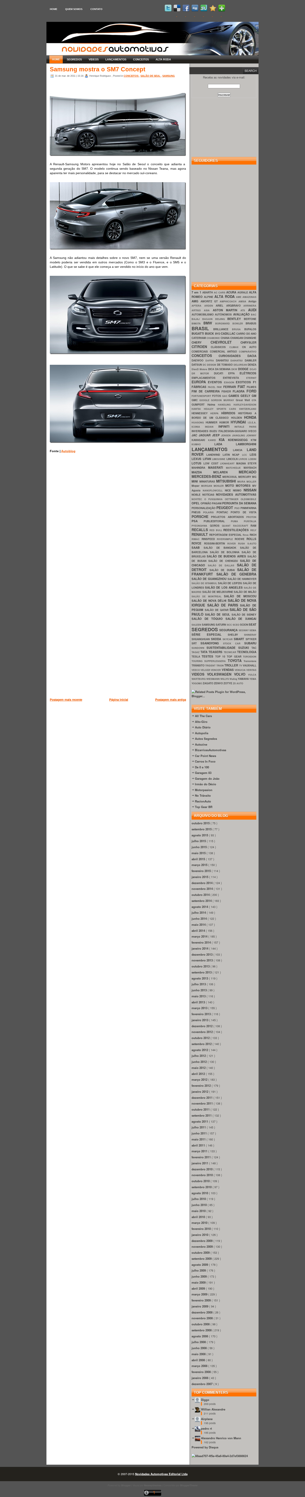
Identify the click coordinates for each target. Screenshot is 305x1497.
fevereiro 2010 (202, 1229)
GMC (195, 400)
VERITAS (251, 670)
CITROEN (201, 346)
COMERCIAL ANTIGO (224, 351)
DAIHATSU (237, 360)
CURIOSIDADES (233, 356)
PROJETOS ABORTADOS (228, 517)
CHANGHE (250, 338)
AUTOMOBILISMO (203, 314)
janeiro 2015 (200, 877)
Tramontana (250, 661)
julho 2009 (199, 1270)
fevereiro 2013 (202, 1014)
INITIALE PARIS (245, 426)
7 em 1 (197, 292)
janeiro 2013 (200, 1020)
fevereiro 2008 (202, 1372)
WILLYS (225, 678)
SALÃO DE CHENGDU (224, 561)
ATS (244, 310)
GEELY (246, 396)
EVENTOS (216, 382)
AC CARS (220, 292)
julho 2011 (199, 1127)
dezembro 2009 (202, 1241)
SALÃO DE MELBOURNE (218, 592)
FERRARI (230, 387)
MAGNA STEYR (246, 463)
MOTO (230, 485)
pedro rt (206, 1428)
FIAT (242, 386)
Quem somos (73, 9)
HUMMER (212, 422)
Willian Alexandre (213, 1409)
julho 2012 (199, 1056)
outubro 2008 (201, 1324)
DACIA (251, 356)
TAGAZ (196, 652)
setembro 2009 (202, 1258)
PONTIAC (224, 512)
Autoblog (68, 451)
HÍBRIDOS (229, 413)
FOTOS (217, 396)
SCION (244, 625)
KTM (253, 440)
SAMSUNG (168, 75)
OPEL (196, 503)
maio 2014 (199, 924)
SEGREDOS (74, 59)
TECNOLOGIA (246, 652)
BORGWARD (223, 323)
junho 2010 (200, 1205)
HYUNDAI (239, 422)
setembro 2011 (202, 1115)
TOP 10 (221, 656)
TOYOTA (236, 660)
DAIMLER (250, 360)
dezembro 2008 (202, 1312)
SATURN (221, 625)
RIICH (253, 535)
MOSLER (219, 485)
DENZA (252, 365)
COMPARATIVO (247, 351)
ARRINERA (249, 305)
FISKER (227, 391)
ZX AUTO (238, 683)
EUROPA (200, 381)
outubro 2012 (201, 1038)
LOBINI (252, 459)
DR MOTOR (203, 373)
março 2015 (200, 865)
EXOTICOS (244, 382)
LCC (246, 454)
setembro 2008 (202, 1330)
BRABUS (251, 323)
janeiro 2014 (200, 948)
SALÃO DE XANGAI (241, 619)
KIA (223, 439)
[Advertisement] (131, 725)
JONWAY (251, 435)
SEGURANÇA (228, 630)
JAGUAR (205, 435)
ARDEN (210, 305)
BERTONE (250, 319)
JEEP (216, 435)
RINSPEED (209, 539)
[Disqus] (118, 520)
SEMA (252, 630)
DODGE (244, 369)
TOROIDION (249, 656)
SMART (240, 639)
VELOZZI (206, 670)
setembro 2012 (202, 1044)
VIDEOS (94, 59)
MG (254, 477)
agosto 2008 (200, 1336)
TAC (253, 648)
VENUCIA (240, 670)
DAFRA (210, 360)
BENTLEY (235, 319)
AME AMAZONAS (246, 297)
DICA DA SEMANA (220, 369)
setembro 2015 (202, 829)
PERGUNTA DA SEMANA (239, 503)
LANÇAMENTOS (115, 59)
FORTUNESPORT (202, 396)
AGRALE (243, 292)
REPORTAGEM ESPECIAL (226, 535)
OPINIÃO (206, 503)
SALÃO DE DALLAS (222, 565)
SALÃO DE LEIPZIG (230, 583)
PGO (237, 508)
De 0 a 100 (202, 767)
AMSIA (243, 301)
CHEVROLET (226, 342)
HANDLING (226, 404)
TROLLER (231, 665)
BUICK (210, 333)
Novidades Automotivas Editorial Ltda (161, 1474)
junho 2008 (200, 1348)
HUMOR (225, 422)
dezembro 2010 (202, 1169)
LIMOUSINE (219, 459)
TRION (220, 665)
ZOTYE (228, 683)
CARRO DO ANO (246, 334)
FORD (251, 391)
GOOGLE (205, 400)
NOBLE (197, 495)
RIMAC (197, 539)
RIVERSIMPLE (226, 539)
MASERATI (217, 467)
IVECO (252, 431)
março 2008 (200, 1366)
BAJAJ (197, 319)
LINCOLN (232, 459)
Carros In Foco (205, 761)
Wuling (234, 678)
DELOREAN (241, 364)
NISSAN (250, 490)
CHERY (201, 342)
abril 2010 (199, 1217)
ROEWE (241, 539)
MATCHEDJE (235, 467)
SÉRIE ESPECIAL (210, 634)
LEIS (253, 454)
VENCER (216, 670)
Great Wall (244, 400)
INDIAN (211, 426)
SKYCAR (228, 639)
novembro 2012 (203, 1032)
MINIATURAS (207, 481)
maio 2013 (199, 996)
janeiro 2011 (200, 1163)
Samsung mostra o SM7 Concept (97, 69)
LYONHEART (228, 463)
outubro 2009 (201, 1252)
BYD (218, 334)
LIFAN (207, 459)
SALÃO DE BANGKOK (222, 548)
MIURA (242, 481)
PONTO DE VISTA (243, 512)
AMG (196, 301)
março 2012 (200, 1079)
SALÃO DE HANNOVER (242, 579)
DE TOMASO (225, 365)
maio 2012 (199, 1068)
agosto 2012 (200, 1050)
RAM (253, 526)
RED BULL (216, 530)
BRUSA (238, 329)
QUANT (227, 525)
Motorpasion (203, 790)
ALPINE (209, 297)
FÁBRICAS (200, 387)
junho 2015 (200, 847)
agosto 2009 (200, 1264)
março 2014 (200, 936)
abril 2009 (199, 1288)
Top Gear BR (203, 807)
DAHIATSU (223, 360)
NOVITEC (198, 499)
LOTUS (197, 463)
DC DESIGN (210, 364)
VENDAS (228, 670)
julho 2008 (199, 1342)
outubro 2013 (201, 966)
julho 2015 (199, 841)
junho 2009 (200, 1276)
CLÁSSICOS (220, 347)
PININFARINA (248, 508)
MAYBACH (250, 468)
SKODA (217, 639)
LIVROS (243, 459)
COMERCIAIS (201, 351)
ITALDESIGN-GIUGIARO (233, 431)
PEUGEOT (225, 507)
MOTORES (244, 485)
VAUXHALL (249, 665)
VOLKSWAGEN (220, 674)
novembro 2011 (203, 1103)
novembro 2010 (203, 1175)
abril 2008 (199, 1360)
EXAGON (230, 382)
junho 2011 (200, 1133)
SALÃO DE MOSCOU (240, 596)
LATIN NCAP (232, 455)
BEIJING (221, 319)
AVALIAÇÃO (242, 314)
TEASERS (216, 652)
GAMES (234, 396)
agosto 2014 (200, 907)
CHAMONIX (213, 338)
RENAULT (200, 534)
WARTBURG (199, 678)
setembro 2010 (202, 1187)
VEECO (196, 670)
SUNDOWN (199, 648)
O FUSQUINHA (214, 499)
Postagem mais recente (66, 699)
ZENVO (219, 683)
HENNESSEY (201, 413)
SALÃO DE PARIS (223, 605)
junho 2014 (200, 918)
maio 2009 (199, 1282)
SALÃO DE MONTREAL (208, 596)
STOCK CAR (233, 643)
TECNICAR (230, 652)
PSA (198, 521)
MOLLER (251, 481)
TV (241, 665)
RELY (253, 530)
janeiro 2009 (200, 1306)
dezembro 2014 (202, 883)
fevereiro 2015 (202, 871)
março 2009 (200, 1294)
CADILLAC (228, 333)
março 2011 (200, 1151)
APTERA (198, 305)
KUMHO (203, 444)
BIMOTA (197, 323)
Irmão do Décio (205, 784)
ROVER (232, 543)
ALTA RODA (163, 59)
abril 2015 (199, 859)
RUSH (242, 543)
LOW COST (211, 463)
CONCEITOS (141, 59)
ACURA (231, 292)
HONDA (250, 417)
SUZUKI (244, 647)
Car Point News (205, 756)
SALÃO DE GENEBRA (236, 574)
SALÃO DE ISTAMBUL (205, 583)
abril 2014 (199, 930)
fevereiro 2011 (202, 1157)
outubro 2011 (201, 1109)
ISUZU (213, 431)
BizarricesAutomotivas (210, 750)
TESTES (208, 656)
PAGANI (217, 503)
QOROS (216, 526)
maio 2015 (199, 853)
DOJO (253, 369)
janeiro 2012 (200, 1091)
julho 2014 (199, 912)
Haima (212, 404)
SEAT (252, 624)
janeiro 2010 (200, 1235)
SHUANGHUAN (201, 639)
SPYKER (251, 639)
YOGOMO (197, 683)
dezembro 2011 (202, 1097)
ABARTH (208, 292)
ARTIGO (198, 310)
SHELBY (236, 635)
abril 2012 (199, 1074)
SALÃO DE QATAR (217, 610)
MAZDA (202, 472)
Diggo (205, 1400)
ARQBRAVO (235, 305)
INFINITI (226, 426)
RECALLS (200, 529)
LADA (225, 444)
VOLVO (241, 674)
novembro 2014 (203, 889)
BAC (253, 314)
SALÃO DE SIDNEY (244, 615)
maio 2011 (199, 1139)
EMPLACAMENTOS (207, 378)
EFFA (234, 373)
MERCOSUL (230, 477)
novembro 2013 (203, 960)
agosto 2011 (200, 1121)
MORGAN (207, 485)
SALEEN (197, 624)
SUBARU (250, 643)
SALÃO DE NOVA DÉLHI (210, 600)
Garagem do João (207, 778)
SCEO (236, 624)
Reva (246, 534)
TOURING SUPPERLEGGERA (210, 661)
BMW (209, 323)
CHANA (225, 338)
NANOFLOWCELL (214, 490)
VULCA (252, 674)
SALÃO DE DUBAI (223, 570)
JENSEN (226, 435)
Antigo (252, 301)
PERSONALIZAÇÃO (204, 508)
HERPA (215, 413)
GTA (254, 400)
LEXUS (197, 459)
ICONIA (198, 426)
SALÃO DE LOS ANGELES (224, 587)
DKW (234, 369)
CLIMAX (235, 347)
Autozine (201, 744)
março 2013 (200, 1008)
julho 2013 (199, 984)
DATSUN (197, 365)
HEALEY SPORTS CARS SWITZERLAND (230, 408)
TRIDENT (210, 665)
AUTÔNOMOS (224, 314)
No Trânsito (203, 795)
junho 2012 (200, 1062)
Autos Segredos (206, 738)
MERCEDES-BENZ (207, 476)
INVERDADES (200, 431)
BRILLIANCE (222, 329)
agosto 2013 (200, 978)
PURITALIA (250, 521)
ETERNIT (251, 377)
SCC (230, 624)
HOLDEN (237, 418)
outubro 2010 (201, 1181)
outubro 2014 (201, 895)
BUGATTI (198, 333)
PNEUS (197, 512)
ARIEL (221, 305)
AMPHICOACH (229, 301)
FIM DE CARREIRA (206, 391)
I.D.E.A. (252, 422)
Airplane (207, 1419)
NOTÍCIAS (209, 495)
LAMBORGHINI (246, 444)
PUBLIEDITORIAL (217, 521)
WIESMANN (213, 678)
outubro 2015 (201, 823)
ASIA (208, 310)
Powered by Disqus (205, 1447)
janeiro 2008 (200, 1378)
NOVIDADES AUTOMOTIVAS (236, 494)
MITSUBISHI (226, 481)
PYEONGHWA (201, 525)
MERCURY (245, 477)
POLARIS (209, 512)
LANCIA (240, 450)
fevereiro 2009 (202, 1300)
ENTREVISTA (234, 378)
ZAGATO (208, 683)
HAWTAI (198, 408)
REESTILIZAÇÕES (236, 530)
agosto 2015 (200, 835)
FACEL (212, 387)
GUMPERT (199, 404)
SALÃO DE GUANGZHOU (210, 579)
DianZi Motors (200, 369)
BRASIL (202, 328)
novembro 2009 (203, 1246)
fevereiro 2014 (202, 942)
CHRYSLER (248, 342)
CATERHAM (199, 338)
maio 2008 (199, 1354)
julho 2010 (199, 1199)
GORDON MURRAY (223, 400)
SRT (196, 643)
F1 (254, 382)
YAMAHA (243, 679)
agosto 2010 (200, 1193)
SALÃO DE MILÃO (245, 592)
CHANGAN (237, 338)
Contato (96, 9)
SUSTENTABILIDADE (222, 647)
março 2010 (200, 1223)
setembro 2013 (202, 972)
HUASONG (199, 422)
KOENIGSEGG (239, 440)
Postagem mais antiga (170, 699)
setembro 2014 (202, 901)
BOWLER (239, 323)
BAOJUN (208, 319)
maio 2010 (199, 1211)
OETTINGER (233, 499)
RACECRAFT (242, 525)
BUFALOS (250, 329)
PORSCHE (201, 516)
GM (254, 396)
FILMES (251, 387)
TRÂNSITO (198, 665)
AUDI (252, 309)
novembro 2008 (203, 1318)
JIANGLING (239, 435)
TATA (205, 652)
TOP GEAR (235, 656)
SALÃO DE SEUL (150, 75)
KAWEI (213, 440)
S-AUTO (251, 543)
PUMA (237, 521)
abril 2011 (199, 1145)
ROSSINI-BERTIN (215, 543)
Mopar (196, 486)
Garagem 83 (203, 773)
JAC (195, 435)
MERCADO (247, 471)
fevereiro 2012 (202, 1085)
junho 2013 (200, 990)
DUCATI (221, 373)
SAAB (198, 547)
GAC (225, 396)
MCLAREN (226, 472)
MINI (195, 481)
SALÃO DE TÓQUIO (209, 619)
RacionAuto (203, 801)
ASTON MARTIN (227, 310)
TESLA (197, 656)
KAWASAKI (200, 440)
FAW (220, 387)
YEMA (252, 678)
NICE (229, 490)
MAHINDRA (200, 468)
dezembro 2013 (202, 954)
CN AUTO (249, 347)
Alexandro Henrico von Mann (221, 1438)
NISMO (238, 490)
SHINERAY (250, 634)
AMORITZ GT (210, 301)
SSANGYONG (212, 643)
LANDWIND (214, 455)
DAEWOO (198, 360)
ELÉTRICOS (248, 373)
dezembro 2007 (202, 1384)
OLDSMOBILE (248, 499)
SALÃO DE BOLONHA (226, 552)
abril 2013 (199, 1002)
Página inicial (118, 699)
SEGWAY (244, 630)
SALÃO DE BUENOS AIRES (227, 556)
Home (53, 9)
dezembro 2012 (202, 1026)
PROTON (251, 517)
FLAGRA (240, 391)
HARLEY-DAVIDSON (245, 404)
